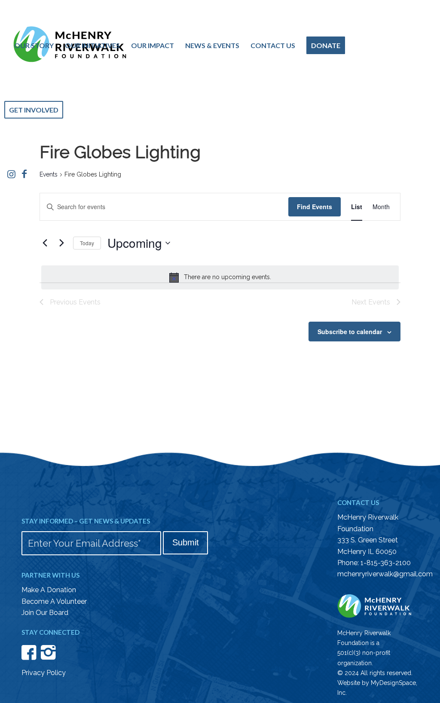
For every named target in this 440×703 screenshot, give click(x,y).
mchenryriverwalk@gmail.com (385, 574)
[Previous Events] (45, 243)
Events (49, 174)
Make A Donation (48, 590)
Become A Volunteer (54, 601)
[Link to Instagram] (11, 173)
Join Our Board (44, 613)
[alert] (220, 277)
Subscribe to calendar (350, 331)
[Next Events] (61, 243)
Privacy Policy (43, 673)
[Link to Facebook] (24, 173)
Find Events (314, 206)
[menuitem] (34, 45)
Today (87, 243)
